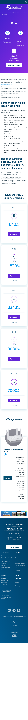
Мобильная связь (19, 560)
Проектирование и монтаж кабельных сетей (6, 592)
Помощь (18, 586)
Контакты (3, 565)
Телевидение (18, 557)
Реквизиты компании (6, 569)
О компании (5, 552)
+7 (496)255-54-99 (14, 2)
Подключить (14, 234)
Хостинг (3, 588)
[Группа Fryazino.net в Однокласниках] (18, 610)
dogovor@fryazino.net (6, 84)
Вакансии (3, 563)
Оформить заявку (14, 65)
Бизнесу (3, 575)
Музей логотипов (5, 567)
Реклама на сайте (5, 595)
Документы (4, 555)
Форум (17, 582)
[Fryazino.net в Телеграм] (14, 610)
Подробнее (14, 239)
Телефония (4, 582)
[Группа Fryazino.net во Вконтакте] (9, 610)
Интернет (17, 555)
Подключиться (14, 547)
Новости (18, 579)
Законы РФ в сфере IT (6, 557)
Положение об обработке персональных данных (14, 617)
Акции (17, 575)
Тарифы (17, 552)
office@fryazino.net (14, 533)
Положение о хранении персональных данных (14, 616)
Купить (7, 478)
